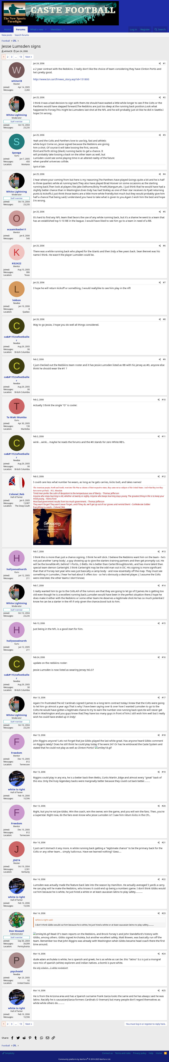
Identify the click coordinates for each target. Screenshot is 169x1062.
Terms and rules (123, 1053)
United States (23, 983)
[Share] (160, 63)
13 (20, 56)
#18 (164, 735)
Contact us (107, 1053)
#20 (164, 806)
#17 (164, 697)
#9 (164, 359)
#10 (164, 399)
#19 (164, 772)
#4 (164, 174)
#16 (164, 657)
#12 (164, 476)
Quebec (26, 311)
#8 (164, 319)
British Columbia (22, 352)
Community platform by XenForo (84, 1059)
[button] (46, 29)
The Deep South (22, 505)
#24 (164, 953)
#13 (164, 551)
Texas (27, 275)
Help (151, 1053)
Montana (25, 164)
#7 (164, 282)
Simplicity (9, 1053)
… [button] (16, 56)
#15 (164, 623)
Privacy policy (139, 1053)
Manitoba (25, 429)
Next (27, 56)
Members (56, 29)
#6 (164, 245)
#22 (164, 879)
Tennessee (25, 764)
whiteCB (8, 51)
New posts (7, 34)
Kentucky (25, 871)
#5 (164, 211)
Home (7, 29)
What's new (36, 29)
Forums (20, 29)
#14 (164, 585)
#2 (164, 97)
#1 (164, 63)
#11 (164, 436)
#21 (164, 842)
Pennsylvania (24, 946)
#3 (164, 135)
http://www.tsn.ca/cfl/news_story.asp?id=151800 (61, 79)
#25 (164, 990)
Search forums (22, 34)
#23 (164, 913)
